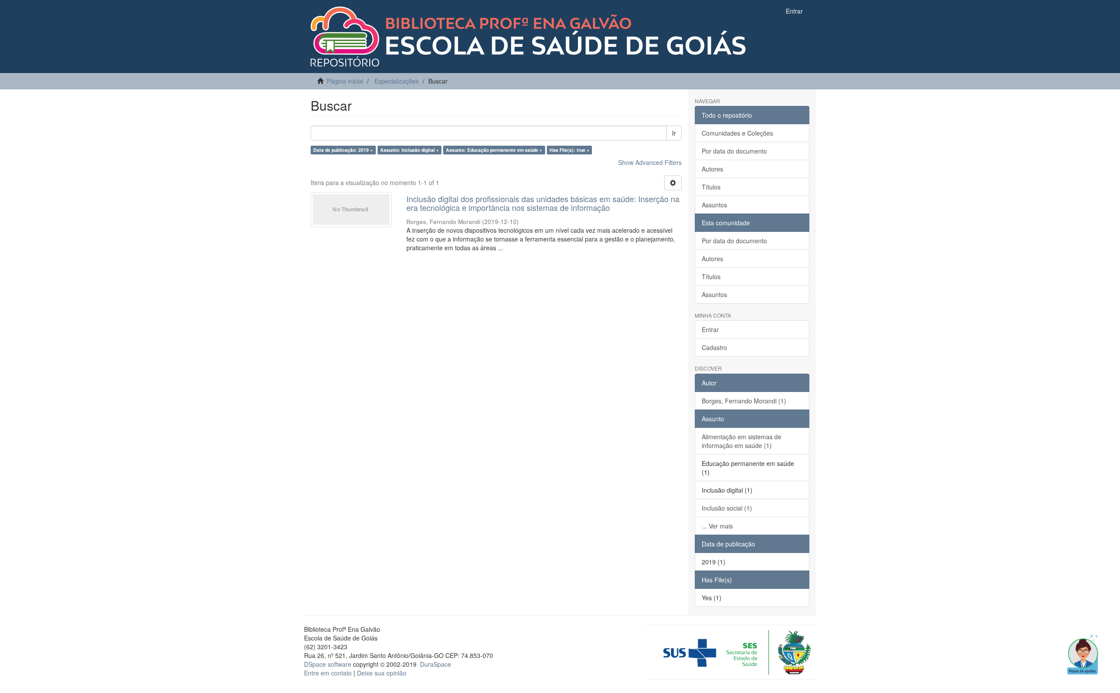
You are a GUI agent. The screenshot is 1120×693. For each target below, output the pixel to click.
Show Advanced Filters (650, 162)
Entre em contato (328, 672)
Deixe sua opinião (381, 672)
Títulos (711, 186)
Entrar (710, 329)
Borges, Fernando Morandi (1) (744, 400)
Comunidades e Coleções (737, 133)
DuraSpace (435, 664)
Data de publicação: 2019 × (343, 150)
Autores (712, 168)
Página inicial (345, 81)
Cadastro (714, 347)
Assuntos (714, 204)
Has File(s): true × (569, 150)
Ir (674, 133)
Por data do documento (734, 151)
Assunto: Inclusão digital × (409, 150)
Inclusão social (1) (727, 508)
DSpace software (327, 664)
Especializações (396, 81)
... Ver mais (717, 526)
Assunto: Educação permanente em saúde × (494, 150)
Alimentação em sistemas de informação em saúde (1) (741, 441)
